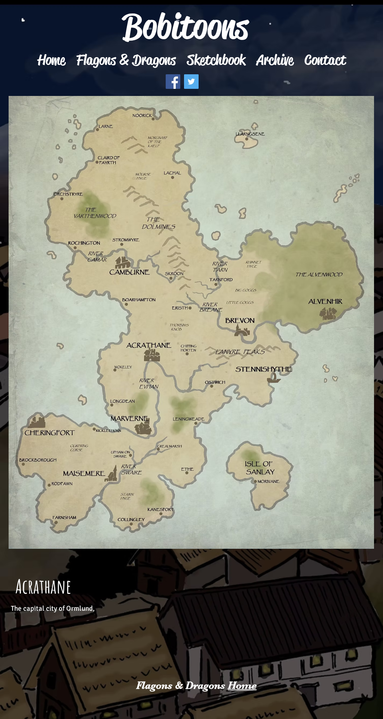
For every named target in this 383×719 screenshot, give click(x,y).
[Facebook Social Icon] (173, 81)
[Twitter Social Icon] (191, 81)
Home (242, 685)
